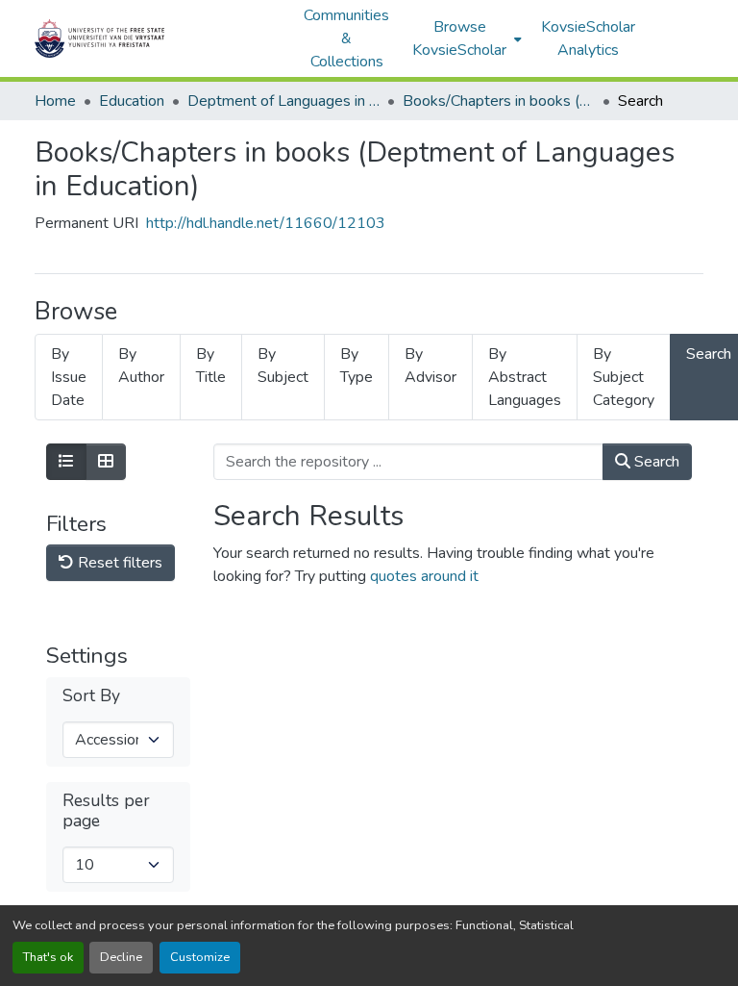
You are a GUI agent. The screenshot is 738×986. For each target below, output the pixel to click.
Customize (200, 957)
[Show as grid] (106, 461)
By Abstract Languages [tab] (524, 377)
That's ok (48, 957)
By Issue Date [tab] (68, 377)
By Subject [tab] (283, 365)
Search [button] (654, 461)
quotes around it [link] (424, 576)
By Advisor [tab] (430, 365)
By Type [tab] (356, 365)
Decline (121, 957)
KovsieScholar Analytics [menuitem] (588, 38)
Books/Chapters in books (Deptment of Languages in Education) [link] (499, 101)
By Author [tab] (141, 365)
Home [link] (55, 101)
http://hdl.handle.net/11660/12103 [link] (265, 223)
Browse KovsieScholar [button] (459, 38)
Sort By (91, 696)
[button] (159, 38)
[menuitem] (465, 38)
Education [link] (131, 101)
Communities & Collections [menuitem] (346, 38)
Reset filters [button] (118, 562)
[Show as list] (66, 461)
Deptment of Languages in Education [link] (283, 101)
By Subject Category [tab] (623, 377)
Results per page (106, 811)
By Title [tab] (211, 365)
